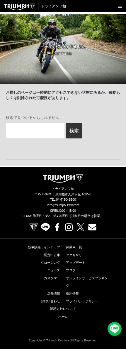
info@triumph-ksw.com (63, 205)
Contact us (92, 227)
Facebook (57, 227)
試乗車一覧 (74, 247)
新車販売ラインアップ (44, 247)
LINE (45, 227)
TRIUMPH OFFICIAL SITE (33, 227)
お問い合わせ (50, 301)
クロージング (50, 263)
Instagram (68, 227)
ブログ (71, 270)
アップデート (75, 263)
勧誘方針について (63, 309)
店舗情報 (53, 293)
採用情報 (72, 293)
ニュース (53, 270)
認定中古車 (52, 255)
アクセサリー (75, 255)
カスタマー (52, 278)
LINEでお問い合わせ (115, 329)
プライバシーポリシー (82, 301)
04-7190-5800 (66, 199)
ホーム (63, 317)
